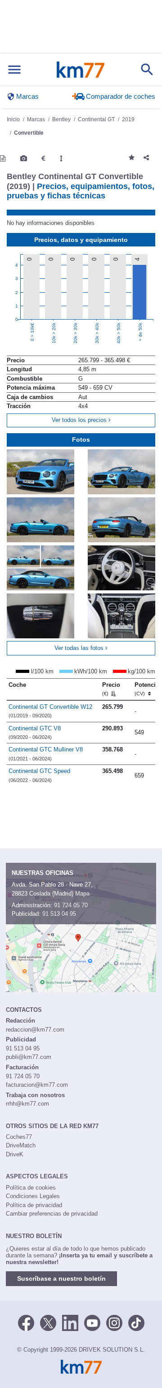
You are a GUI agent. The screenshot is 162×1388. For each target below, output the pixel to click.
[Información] (2, 158)
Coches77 (19, 1136)
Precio (111, 689)
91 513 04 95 (59, 913)
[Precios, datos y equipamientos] (43, 158)
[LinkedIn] (70, 1322)
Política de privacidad (34, 1205)
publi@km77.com (28, 1057)
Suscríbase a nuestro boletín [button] (61, 1278)
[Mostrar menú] (14, 70)
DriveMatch (21, 1145)
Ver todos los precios (80, 420)
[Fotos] (23, 158)
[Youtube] (92, 1322)
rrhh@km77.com (27, 1103)
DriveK (14, 1154)
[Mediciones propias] (61, 158)
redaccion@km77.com (35, 1029)
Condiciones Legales (33, 1196)
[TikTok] (136, 1322)
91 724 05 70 (71, 905)
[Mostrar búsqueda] (147, 69)
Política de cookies (31, 1187)
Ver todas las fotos (79, 648)
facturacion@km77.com (37, 1084)
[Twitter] (48, 1322)
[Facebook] (26, 1322)
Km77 (80, 69)
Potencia (147, 689)
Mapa (82, 893)
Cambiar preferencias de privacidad (52, 1213)
